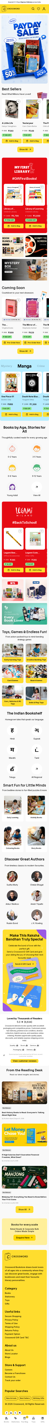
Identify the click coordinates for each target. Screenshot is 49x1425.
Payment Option (12, 1334)
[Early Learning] (13, 805)
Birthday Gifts (38, 1398)
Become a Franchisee (15, 1373)
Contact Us (10, 1377)
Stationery (10, 1296)
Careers (8, 1370)
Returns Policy (12, 1330)
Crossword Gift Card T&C (17, 1337)
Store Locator (11, 1353)
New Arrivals (11, 1398)
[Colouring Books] (13, 836)
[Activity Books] (36, 805)
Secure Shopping (13, 1316)
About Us (9, 1350)
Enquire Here (23, 1237)
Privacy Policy (11, 1320)
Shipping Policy (12, 1327)
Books (8, 1293)
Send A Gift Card (23, 964)
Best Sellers (25, 1398)
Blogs (7, 1357)
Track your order (13, 1380)
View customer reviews (24, 1061)
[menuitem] (6, 1420)
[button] (38, 9)
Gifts (7, 1304)
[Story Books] (36, 836)
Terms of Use (11, 1323)
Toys (7, 1300)
